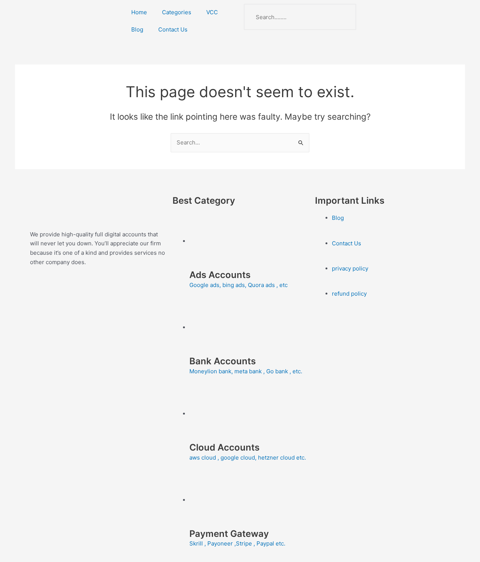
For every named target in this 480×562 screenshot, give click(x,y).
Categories (176, 12)
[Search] (343, 17)
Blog (137, 29)
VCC (212, 12)
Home (139, 12)
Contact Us (173, 29)
